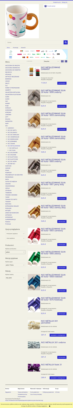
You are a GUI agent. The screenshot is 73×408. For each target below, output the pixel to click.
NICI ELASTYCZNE (13, 159)
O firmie (57, 392)
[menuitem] (8, 47)
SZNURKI (8, 184)
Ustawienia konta (22, 394)
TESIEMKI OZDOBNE (11, 195)
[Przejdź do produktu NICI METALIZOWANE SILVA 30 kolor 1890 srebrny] (34, 98)
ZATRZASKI (8, 215)
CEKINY (7, 81)
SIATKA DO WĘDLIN (11, 181)
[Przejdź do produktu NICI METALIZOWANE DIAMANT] (34, 72)
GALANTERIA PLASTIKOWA (13, 94)
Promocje (8, 224)
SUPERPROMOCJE (10, 219)
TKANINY (8, 201)
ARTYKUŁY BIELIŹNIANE (12, 76)
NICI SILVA (12, 150)
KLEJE (7, 105)
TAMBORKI (8, 193)
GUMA (7, 97)
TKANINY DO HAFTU (11, 199)
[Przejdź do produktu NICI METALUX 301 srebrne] (34, 345)
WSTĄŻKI (8, 210)
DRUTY (7, 83)
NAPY (7, 123)
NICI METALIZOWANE (14, 146)
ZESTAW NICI (11, 164)
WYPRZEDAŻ (9, 217)
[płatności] (36, 54)
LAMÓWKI (8, 114)
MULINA (7, 119)
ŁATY (6, 117)
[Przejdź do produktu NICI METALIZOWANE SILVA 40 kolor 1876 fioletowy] (34, 304)
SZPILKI (7, 188)
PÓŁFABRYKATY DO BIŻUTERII (14, 175)
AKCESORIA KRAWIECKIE (12, 68)
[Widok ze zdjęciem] (62, 61)
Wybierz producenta (10, 248)
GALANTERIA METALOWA (12, 92)
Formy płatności (34, 392)
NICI (6, 126)
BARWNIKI (8, 79)
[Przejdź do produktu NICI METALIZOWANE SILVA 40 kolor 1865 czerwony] (34, 236)
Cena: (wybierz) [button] (11, 238)
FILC (6, 85)
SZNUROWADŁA (10, 186)
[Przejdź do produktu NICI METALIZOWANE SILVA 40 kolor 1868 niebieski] (34, 282)
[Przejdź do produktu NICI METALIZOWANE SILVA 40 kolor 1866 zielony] (34, 258)
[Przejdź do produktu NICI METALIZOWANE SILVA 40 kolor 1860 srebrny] (34, 166)
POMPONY (8, 172)
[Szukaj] (66, 42)
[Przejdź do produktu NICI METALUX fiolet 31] (34, 367)
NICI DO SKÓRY (12, 161)
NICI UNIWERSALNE (13, 137)
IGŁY (6, 101)
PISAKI (7, 170)
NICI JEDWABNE (12, 141)
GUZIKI (7, 99)
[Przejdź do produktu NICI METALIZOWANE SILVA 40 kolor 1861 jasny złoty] (34, 189)
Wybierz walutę (9, 274)
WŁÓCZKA (8, 204)
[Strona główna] (22, 20)
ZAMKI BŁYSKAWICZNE (12, 213)
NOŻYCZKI (8, 166)
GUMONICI (11, 128)
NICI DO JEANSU (12, 132)
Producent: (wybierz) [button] (12, 233)
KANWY (7, 103)
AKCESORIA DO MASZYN (12, 65)
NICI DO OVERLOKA (13, 134)
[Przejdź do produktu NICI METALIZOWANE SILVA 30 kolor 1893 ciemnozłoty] (34, 120)
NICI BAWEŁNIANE (13, 139)
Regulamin (8, 392)
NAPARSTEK (8, 121)
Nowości (7, 222)
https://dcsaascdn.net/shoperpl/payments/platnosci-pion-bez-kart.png (24, 400)
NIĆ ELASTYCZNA (13, 157)
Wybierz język (9, 261)
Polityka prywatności (48, 392)
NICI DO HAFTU (12, 130)
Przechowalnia (21, 396)
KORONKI (8, 112)
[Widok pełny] (66, 61)
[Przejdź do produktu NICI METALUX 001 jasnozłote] (34, 324)
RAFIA (7, 179)
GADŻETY (8, 90)
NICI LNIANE (11, 143)
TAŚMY (7, 197)
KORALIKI (8, 108)
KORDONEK (8, 110)
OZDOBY (7, 168)
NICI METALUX (13, 148)
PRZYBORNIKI (9, 177)
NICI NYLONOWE (13, 152)
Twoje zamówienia (23, 392)
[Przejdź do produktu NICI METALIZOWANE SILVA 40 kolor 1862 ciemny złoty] (34, 212)
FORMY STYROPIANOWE (12, 88)
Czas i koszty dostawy (36, 394)
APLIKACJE (8, 74)
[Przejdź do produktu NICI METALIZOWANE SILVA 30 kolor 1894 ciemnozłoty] (34, 144)
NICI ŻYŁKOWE (12, 155)
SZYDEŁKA (8, 190)
